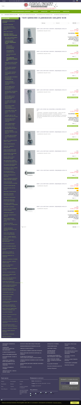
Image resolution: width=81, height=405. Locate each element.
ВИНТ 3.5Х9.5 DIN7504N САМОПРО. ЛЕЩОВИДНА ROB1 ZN (52, 170)
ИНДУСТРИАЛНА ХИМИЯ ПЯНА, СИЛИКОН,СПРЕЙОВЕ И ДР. (54, 360)
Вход (2, 386)
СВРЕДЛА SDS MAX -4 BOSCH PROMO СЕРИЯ (9, 371)
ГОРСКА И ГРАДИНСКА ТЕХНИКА (8, 368)
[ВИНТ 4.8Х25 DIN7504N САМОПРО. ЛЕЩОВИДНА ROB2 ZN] (30, 44)
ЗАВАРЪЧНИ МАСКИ (52, 346)
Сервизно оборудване (52, 368)
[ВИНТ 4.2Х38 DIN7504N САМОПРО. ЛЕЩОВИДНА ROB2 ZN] (29, 145)
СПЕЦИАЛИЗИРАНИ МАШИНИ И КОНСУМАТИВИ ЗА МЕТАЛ (32, 361)
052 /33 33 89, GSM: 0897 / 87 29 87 (16, 1)
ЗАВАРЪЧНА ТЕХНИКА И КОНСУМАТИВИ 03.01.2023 (9, 361)
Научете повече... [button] (57, 402)
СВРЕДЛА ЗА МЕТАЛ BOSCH (26, 348)
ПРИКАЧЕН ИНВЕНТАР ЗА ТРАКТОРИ (9, 364)
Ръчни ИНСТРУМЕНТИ (52, 363)
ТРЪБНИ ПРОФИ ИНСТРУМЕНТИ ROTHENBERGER (51, 352)
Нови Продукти (55, 11)
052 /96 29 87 (38, 385)
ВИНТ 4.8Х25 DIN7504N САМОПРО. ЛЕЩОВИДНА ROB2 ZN (52, 28)
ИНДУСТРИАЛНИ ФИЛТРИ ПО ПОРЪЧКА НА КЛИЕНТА (30, 353)
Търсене (12, 386)
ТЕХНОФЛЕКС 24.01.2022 (26, 367)
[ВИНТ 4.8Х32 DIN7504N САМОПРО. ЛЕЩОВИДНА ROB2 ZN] (29, 84)
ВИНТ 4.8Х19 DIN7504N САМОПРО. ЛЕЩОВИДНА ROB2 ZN (52, 89)
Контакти (66, 11)
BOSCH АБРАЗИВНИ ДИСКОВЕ (10, 354)
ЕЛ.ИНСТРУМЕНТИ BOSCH (9, 352)
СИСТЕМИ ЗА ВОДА (52, 348)
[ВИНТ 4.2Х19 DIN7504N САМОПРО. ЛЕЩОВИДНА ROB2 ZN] (30, 190)
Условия (21, 381)
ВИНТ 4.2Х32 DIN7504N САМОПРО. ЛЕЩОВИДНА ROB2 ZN (52, 151)
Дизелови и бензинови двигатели (54, 366)
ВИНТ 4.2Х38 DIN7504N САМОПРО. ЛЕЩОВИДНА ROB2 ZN (52, 131)
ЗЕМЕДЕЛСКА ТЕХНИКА (53, 343)
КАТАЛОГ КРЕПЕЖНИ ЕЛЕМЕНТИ (21, 11)
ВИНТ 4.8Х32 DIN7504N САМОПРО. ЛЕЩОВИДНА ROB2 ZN (52, 70)
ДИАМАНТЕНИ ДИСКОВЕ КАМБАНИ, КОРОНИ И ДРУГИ (31, 364)
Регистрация (13, 381)
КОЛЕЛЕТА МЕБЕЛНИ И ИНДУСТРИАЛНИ (30, 343)
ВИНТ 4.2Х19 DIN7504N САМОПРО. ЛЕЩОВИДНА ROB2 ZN (52, 183)
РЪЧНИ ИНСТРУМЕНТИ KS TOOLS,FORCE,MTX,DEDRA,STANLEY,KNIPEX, (31, 357)
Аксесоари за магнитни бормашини (70, 356)
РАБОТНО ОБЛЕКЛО (69, 365)
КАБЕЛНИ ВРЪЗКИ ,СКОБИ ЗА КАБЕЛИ (10, 357)
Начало (35, 11)
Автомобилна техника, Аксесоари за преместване (70, 348)
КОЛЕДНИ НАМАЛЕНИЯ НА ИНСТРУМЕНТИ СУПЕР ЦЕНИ (54, 356)
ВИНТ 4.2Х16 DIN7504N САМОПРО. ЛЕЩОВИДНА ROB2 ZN (52, 206)
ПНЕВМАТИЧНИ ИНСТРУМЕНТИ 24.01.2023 (30, 346)
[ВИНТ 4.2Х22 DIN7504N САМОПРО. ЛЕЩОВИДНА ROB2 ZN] (29, 65)
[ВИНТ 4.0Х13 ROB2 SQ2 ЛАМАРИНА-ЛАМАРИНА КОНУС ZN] (30, 123)
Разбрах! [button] (75, 402)
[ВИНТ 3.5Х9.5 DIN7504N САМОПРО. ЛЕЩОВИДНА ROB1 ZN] (30, 176)
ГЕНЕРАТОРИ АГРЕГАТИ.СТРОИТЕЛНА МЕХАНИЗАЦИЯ (8, 348)
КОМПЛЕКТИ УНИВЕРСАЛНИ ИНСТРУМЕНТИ (31, 350)
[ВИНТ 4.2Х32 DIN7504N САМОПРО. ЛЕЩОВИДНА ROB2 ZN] (29, 165)
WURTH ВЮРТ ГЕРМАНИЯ (71, 362)
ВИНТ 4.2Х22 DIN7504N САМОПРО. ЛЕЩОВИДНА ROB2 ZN (52, 51)
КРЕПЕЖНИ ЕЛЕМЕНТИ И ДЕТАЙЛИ (9, 344)
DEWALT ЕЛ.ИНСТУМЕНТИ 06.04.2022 (71, 360)
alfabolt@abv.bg (38, 381)
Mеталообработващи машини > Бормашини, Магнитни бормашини (71, 352)
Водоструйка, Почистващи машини (70, 344)
